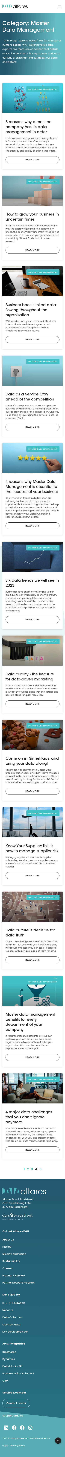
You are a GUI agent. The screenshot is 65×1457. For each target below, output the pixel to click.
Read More (32, 159)
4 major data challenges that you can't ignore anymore (29, 1117)
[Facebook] (14, 1427)
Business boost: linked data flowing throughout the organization (31, 310)
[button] (59, 7)
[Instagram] (30, 1427)
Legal (5, 1445)
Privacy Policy (18, 1445)
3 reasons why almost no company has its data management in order (29, 127)
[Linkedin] (6, 1427)
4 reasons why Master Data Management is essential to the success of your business (32, 487)
